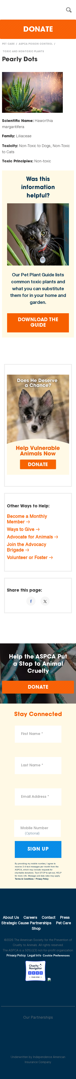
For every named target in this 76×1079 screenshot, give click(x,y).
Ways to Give (20, 529)
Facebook (17, 992)
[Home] (39, 10)
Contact (48, 917)
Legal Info (34, 955)
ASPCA (38, 904)
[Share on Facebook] (30, 601)
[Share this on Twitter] (45, 601)
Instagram (48, 992)
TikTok (59, 992)
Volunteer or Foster (27, 557)
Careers (30, 917)
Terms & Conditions (24, 878)
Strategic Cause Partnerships (26, 922)
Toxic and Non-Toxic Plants (23, 51)
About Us (11, 917)
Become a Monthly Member (27, 519)
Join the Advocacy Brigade (26, 547)
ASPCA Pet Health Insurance (38, 1047)
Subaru (38, 1030)
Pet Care (8, 44)
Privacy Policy (42, 878)
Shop (36, 928)
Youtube (38, 992)
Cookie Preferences (56, 955)
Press (65, 917)
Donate (38, 29)
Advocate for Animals (30, 536)
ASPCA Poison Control (36, 44)
